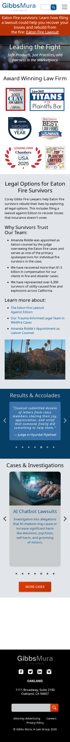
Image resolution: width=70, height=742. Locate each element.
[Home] (19, 7)
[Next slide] (64, 420)
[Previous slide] (5, 420)
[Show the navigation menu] (64, 7)
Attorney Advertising (26, 718)
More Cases (35, 587)
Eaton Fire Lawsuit (42, 32)
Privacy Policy (35, 722)
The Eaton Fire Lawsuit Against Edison (27, 310)
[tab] (16, 447)
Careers (51, 718)
